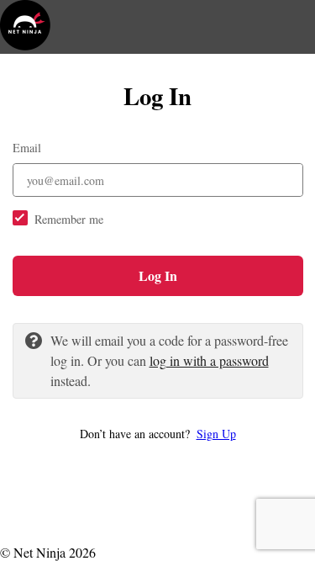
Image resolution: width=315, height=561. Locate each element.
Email (27, 148)
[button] (158, 434)
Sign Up (216, 434)
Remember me (68, 219)
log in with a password (209, 360)
